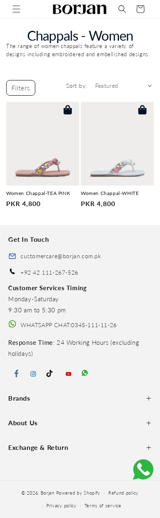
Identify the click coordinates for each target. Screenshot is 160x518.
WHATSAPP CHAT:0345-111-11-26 (69, 324)
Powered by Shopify (78, 492)
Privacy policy (61, 505)
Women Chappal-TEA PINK (38, 193)
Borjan (48, 492)
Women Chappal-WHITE (110, 193)
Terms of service (103, 505)
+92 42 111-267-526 (49, 272)
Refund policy (123, 492)
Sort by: (76, 85)
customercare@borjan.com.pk (61, 255)
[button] (16, 9)
